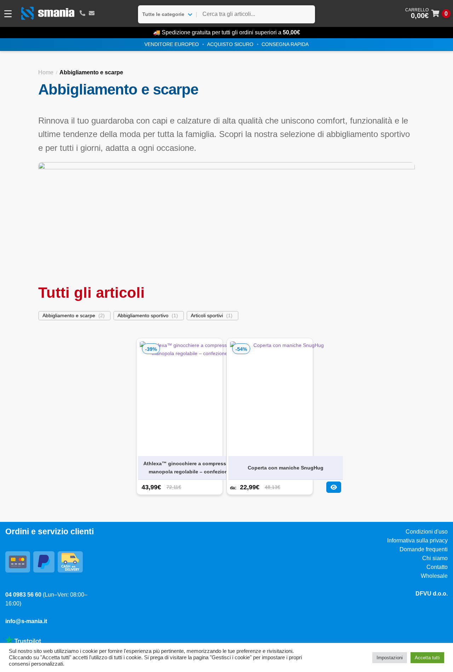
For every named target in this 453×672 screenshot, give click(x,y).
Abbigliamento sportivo (142, 315)
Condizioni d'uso (427, 532)
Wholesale (434, 576)
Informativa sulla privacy (417, 540)
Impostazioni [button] (390, 657)
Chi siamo (435, 558)
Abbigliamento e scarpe (68, 315)
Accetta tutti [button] (427, 657)
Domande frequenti (424, 549)
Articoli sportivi (207, 315)
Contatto (437, 567)
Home (45, 72)
